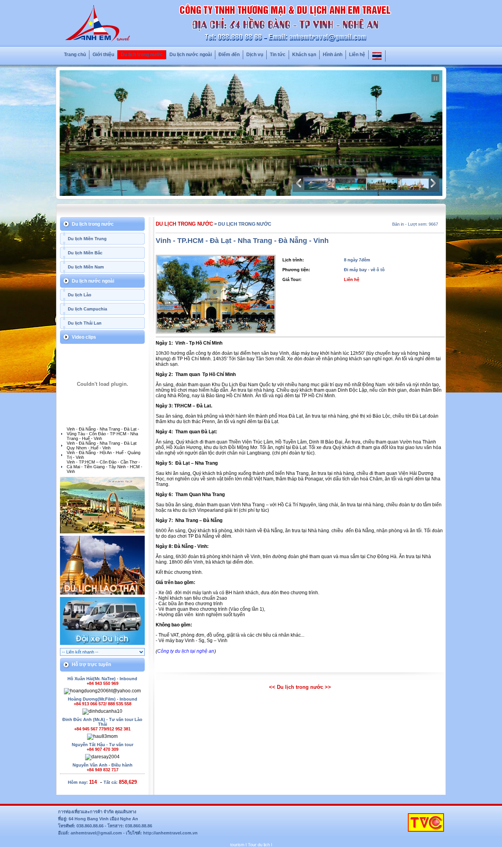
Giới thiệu (103, 54)
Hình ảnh (332, 54)
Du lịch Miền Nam (86, 267)
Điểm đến (229, 54)
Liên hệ (357, 54)
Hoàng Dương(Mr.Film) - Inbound (102, 699)
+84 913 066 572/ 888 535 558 (102, 703)
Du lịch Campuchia (87, 309)
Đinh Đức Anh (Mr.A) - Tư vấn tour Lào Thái (102, 722)
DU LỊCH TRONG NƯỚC (184, 224)
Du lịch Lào (79, 294)
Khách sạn (304, 54)
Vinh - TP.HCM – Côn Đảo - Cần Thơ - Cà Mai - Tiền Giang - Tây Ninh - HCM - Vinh (104, 467)
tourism (237, 844)
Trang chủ (75, 54)
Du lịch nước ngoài (190, 54)
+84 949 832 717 (102, 769)
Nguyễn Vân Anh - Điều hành (103, 765)
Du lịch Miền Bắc (85, 252)
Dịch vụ (254, 54)
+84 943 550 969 (102, 683)
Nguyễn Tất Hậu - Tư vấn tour (102, 744)
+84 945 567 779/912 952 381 (102, 729)
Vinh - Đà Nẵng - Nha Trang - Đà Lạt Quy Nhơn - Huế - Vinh (101, 445)
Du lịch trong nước (142, 54)
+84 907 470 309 (102, 749)
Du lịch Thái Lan (85, 323)
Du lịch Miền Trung (87, 238)
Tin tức (278, 54)
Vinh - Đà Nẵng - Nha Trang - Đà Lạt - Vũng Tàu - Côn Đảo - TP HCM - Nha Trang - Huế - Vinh (103, 434)
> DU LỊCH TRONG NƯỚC (242, 224)
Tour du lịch (259, 844)
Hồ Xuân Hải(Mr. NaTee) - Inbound (102, 678)
